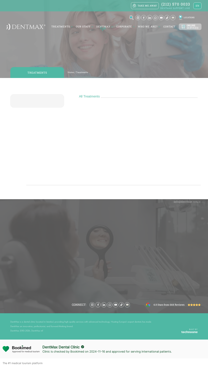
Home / (71, 72)
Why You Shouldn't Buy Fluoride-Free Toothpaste (161, 250)
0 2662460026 (103, 152)
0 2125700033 (103, 127)
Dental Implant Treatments (103, 230)
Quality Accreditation (51, 230)
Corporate (124, 26)
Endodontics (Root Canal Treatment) (108, 245)
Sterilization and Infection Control (58, 216)
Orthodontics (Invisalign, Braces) (106, 225)
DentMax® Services (99, 274)
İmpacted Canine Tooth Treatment (156, 259)
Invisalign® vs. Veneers (150, 255)
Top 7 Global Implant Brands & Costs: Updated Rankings (161, 245)
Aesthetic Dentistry (99, 216)
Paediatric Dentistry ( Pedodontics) (107, 240)
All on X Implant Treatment (103, 259)
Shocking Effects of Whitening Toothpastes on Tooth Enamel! (161, 230)
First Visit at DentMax (52, 235)
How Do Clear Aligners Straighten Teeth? (160, 240)
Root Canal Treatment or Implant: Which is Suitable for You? (161, 235)
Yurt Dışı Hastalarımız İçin (54, 240)
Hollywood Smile (98, 264)
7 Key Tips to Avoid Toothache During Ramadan (161, 216)
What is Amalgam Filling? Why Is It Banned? (161, 225)
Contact (169, 26)
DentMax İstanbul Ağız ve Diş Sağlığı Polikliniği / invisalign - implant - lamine (91, 119)
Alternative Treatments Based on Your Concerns (112, 221)
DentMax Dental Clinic (61, 347)
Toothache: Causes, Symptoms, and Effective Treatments (161, 221)
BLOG (157, 210)
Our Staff (83, 26)
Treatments (82, 72)
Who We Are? (147, 26)
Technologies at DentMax (53, 225)
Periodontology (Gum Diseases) (106, 235)
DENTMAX (103, 26)
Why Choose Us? (49, 221)
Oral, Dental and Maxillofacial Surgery (109, 250)
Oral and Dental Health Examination (108, 269)
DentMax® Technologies (102, 255)
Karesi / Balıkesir (104, 148)
